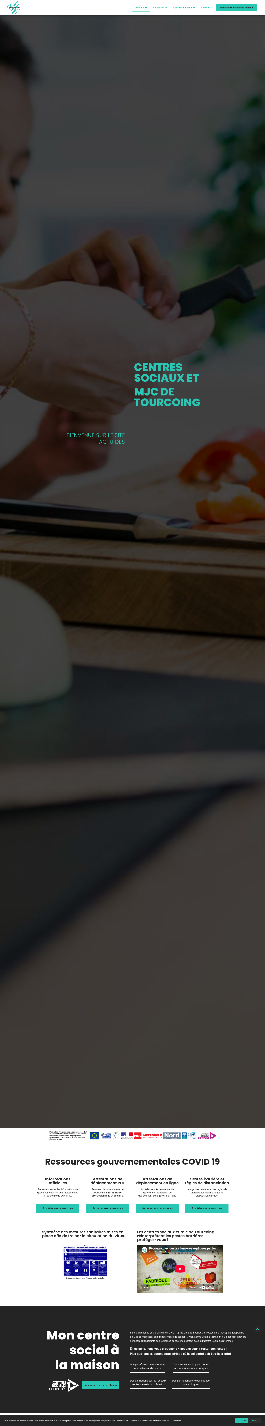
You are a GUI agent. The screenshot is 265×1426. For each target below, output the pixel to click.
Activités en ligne (182, 7)
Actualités (158, 7)
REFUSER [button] (255, 1421)
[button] (236, 7)
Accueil (139, 7)
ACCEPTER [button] (242, 1421)
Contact (205, 7)
